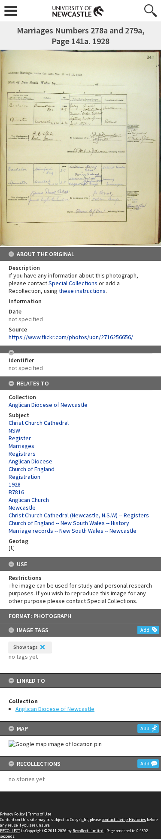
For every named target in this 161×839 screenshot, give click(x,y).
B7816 (16, 492)
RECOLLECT (10, 830)
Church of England (32, 469)
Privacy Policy (12, 814)
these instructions (82, 291)
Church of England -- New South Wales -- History (69, 523)
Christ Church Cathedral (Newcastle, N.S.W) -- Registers (79, 515)
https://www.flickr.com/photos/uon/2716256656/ (71, 337)
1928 (15, 484)
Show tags (25, 647)
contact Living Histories (124, 819)
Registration (24, 477)
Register (20, 438)
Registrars (22, 453)
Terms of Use (39, 814)
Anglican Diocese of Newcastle (54, 709)
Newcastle (22, 507)
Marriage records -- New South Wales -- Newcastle (73, 530)
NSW (14, 430)
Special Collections (73, 283)
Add (144, 630)
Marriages (21, 446)
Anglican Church (29, 500)
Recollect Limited (88, 830)
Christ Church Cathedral (39, 423)
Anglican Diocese (30, 461)
